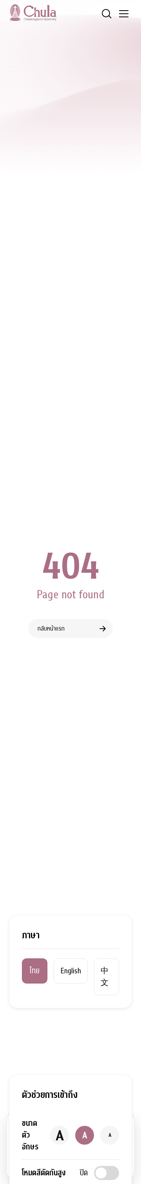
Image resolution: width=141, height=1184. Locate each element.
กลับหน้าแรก (51, 628)
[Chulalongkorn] (32, 12)
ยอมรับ (26, 1163)
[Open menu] (124, 14)
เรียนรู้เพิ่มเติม (64, 1163)
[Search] (106, 14)
